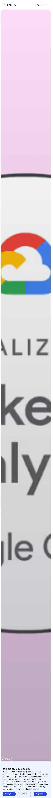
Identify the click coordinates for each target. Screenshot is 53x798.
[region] (25, 779)
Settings (24, 794)
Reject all (40, 794)
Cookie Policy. (33, 789)
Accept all (9, 794)
